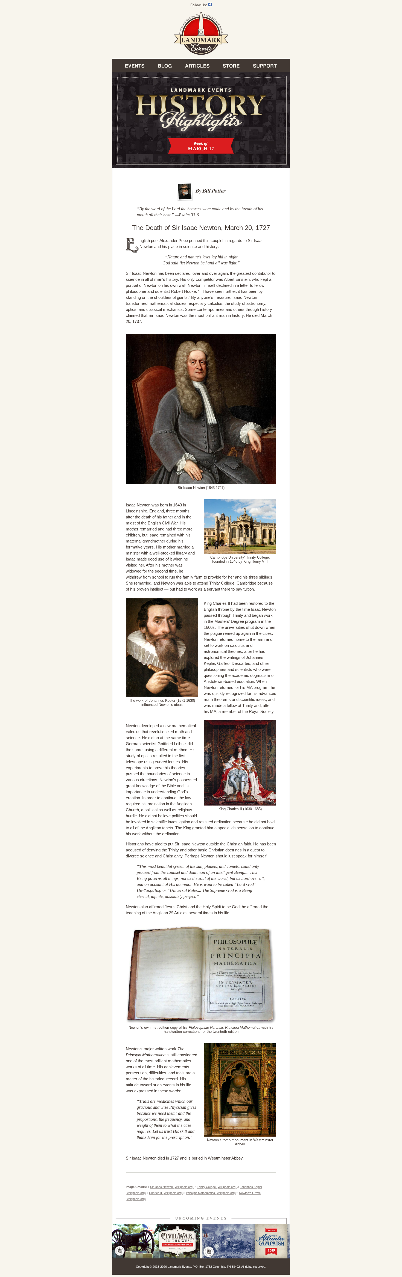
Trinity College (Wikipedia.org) (217, 1186)
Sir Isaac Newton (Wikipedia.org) (172, 1186)
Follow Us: (199, 5)
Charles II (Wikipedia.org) (166, 1193)
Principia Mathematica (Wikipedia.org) (211, 1193)
